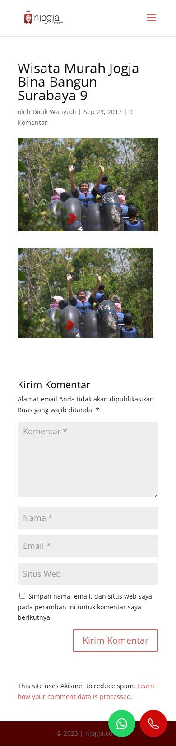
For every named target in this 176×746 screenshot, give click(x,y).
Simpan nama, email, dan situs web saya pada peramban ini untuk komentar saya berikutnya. (85, 607)
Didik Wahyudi (54, 111)
